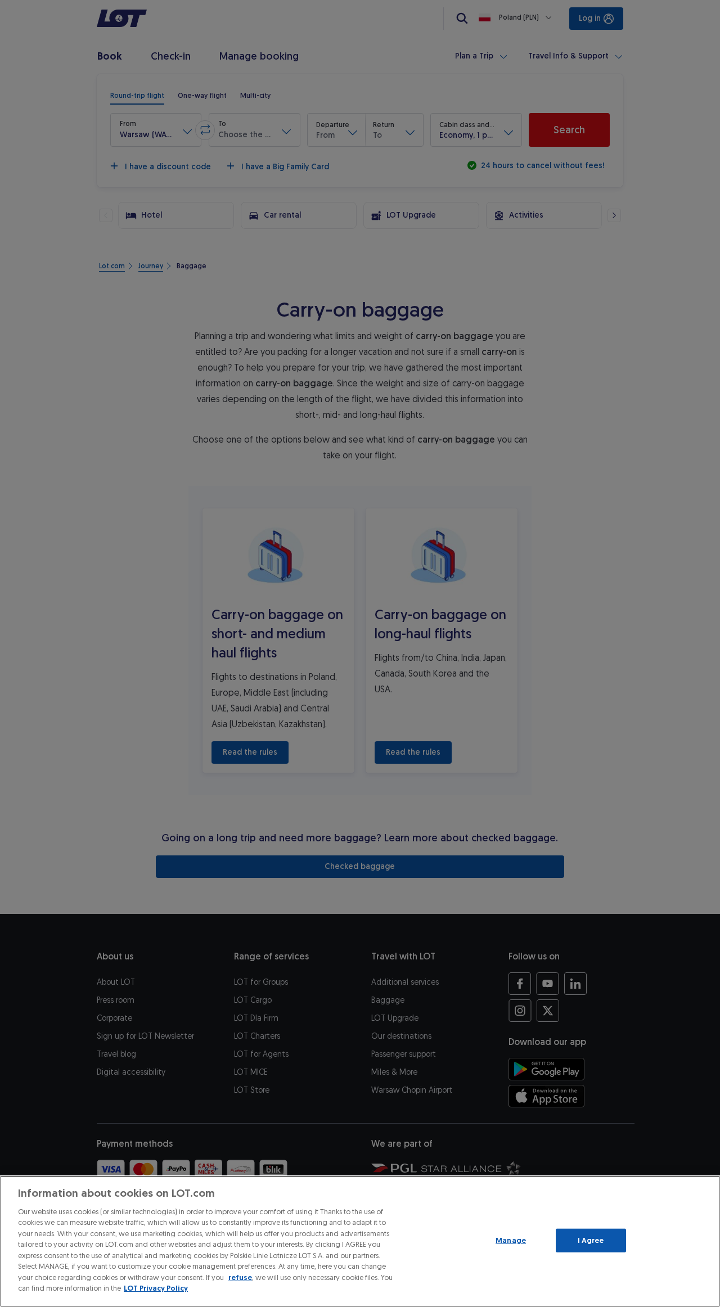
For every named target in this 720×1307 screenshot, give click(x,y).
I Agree (591, 1240)
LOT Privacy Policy (156, 1288)
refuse (240, 1277)
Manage (511, 1240)
